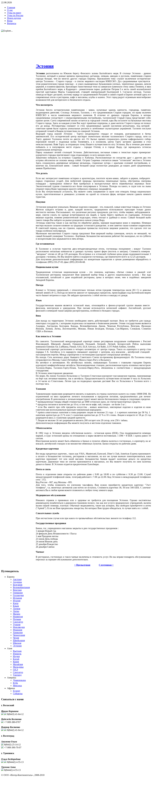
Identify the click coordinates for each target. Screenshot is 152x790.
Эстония (45, 66)
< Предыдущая (82, 565)
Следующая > (106, 565)
